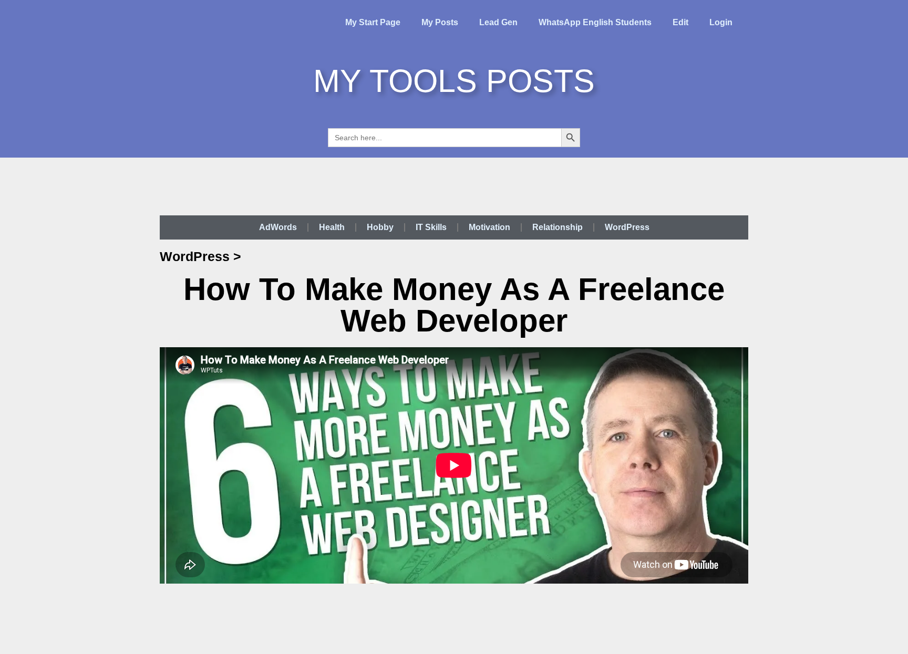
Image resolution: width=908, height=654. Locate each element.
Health (332, 227)
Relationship (557, 227)
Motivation (489, 227)
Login (720, 22)
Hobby (380, 227)
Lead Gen (498, 22)
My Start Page (372, 22)
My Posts (439, 22)
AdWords (278, 227)
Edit (680, 22)
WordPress (627, 227)
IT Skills (431, 227)
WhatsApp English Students (595, 22)
